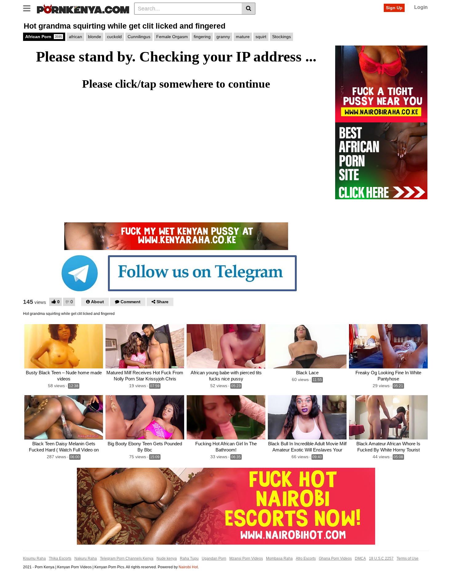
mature (243, 36)
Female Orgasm (172, 36)
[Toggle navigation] (29, 7)
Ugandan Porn (214, 558)
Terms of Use (407, 558)
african (75, 36)
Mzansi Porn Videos (246, 558)
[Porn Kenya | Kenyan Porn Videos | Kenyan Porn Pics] (83, 8)
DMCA (360, 558)
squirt (261, 36)
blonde (94, 36)
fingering (202, 36)
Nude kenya (167, 558)
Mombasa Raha (279, 558)
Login (421, 7)
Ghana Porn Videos (335, 558)
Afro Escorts (306, 558)
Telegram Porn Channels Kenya (126, 558)
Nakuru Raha (85, 558)
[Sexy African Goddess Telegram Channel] (176, 273)
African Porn (43, 36)
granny (223, 36)
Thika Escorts (60, 558)
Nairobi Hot (188, 567)
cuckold (114, 36)
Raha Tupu (189, 558)
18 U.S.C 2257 (381, 558)
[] (249, 8)
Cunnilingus (139, 36)
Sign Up (394, 7)
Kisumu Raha (34, 558)
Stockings (281, 36)
